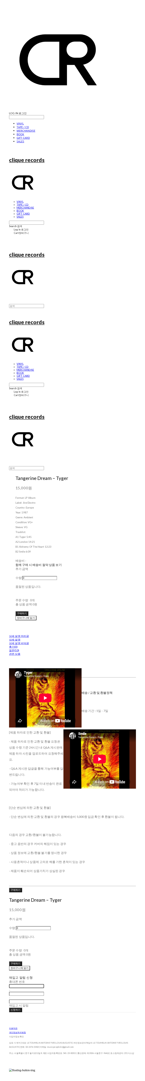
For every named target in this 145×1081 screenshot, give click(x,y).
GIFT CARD (23, 138)
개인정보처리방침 (17, 1032)
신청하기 (16, 1009)
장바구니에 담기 (20, 967)
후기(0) (13, 646)
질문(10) (14, 650)
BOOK (20, 134)
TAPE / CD (23, 127)
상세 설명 (14, 639)
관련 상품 (14, 653)
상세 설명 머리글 (19, 636)
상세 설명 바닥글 (19, 643)
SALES (20, 141)
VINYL (20, 123)
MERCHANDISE (26, 130)
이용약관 (13, 1028)
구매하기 (16, 889)
